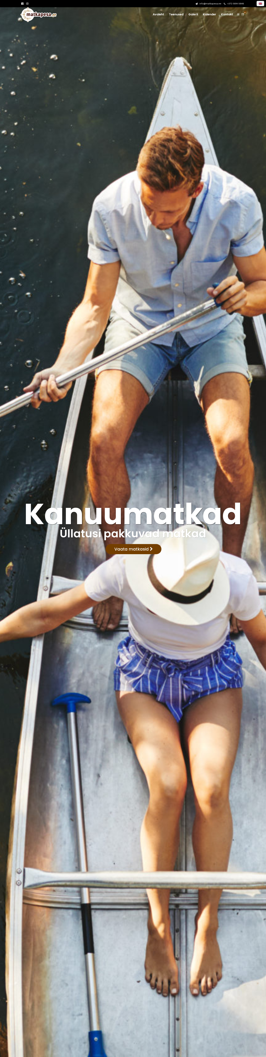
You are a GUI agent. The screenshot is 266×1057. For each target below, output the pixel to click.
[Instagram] (27, 4)
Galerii (193, 14)
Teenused (176, 14)
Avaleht (158, 14)
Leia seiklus (228, 543)
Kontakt (227, 14)
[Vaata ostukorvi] (243, 14)
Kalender (209, 14)
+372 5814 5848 (235, 3)
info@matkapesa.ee (210, 3)
